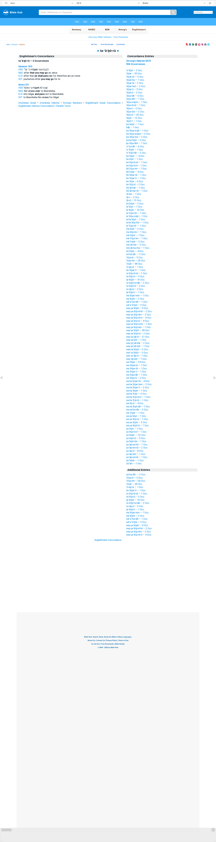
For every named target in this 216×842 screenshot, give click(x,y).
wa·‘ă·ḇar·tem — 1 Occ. (137, 295)
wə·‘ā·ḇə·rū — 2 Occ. (136, 378)
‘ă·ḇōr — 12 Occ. (134, 118)
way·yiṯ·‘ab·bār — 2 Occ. (138, 343)
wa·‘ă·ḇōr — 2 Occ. (135, 298)
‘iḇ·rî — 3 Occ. (133, 197)
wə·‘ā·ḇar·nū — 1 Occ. (136, 365)
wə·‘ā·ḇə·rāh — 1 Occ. (137, 374)
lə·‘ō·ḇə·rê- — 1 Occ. (136, 225)
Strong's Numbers (72, 102)
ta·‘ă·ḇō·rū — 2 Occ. (135, 286)
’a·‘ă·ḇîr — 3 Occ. (134, 70)
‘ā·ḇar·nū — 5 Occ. (135, 76)
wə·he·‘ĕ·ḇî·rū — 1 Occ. (137, 400)
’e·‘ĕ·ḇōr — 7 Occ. (135, 149)
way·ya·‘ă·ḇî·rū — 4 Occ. (137, 321)
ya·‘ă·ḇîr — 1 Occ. (134, 428)
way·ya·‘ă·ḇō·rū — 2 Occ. (138, 333)
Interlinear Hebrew (50, 102)
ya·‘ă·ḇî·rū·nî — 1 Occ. (136, 431)
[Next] (212, 384)
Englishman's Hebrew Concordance (36, 106)
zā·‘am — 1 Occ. (134, 463)
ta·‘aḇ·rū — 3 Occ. (135, 289)
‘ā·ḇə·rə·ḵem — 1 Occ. (137, 102)
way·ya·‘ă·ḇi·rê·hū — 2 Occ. (139, 311)
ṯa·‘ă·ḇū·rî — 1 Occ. (135, 292)
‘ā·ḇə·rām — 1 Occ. (135, 99)
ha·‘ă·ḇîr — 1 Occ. (134, 159)
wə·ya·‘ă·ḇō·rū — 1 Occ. (137, 425)
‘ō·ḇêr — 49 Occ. (134, 263)
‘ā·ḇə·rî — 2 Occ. (134, 108)
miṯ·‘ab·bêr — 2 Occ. (136, 244)
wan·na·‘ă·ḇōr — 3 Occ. (137, 349)
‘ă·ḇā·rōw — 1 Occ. (135, 80)
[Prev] (3, 384)
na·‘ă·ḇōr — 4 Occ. (135, 251)
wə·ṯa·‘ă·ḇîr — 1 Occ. (136, 416)
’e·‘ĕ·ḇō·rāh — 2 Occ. (136, 152)
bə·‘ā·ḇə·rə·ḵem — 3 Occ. (138, 133)
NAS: (20, 72)
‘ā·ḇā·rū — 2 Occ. (134, 92)
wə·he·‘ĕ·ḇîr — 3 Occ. (136, 393)
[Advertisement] (108, 594)
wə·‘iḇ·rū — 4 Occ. (135, 403)
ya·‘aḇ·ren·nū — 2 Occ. (137, 447)
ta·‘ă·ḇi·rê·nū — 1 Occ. (137, 273)
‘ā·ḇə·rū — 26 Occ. (135, 114)
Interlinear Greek (27, 102)
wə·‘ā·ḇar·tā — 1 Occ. (136, 368)
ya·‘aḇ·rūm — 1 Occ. (136, 454)
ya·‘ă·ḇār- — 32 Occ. (136, 435)
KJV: (20, 75)
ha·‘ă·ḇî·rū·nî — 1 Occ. (136, 165)
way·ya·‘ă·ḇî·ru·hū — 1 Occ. (139, 324)
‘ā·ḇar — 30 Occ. (134, 73)
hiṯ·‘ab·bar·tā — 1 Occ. (137, 190)
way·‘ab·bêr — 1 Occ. (136, 359)
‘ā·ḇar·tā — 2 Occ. (135, 83)
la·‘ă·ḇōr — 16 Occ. (135, 210)
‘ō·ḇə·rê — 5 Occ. (134, 257)
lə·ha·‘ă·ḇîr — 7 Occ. (136, 219)
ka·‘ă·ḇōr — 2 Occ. (135, 203)
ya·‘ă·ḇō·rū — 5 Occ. (136, 438)
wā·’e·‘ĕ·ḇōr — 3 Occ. (136, 305)
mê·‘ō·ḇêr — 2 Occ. (135, 241)
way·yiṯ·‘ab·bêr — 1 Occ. (138, 346)
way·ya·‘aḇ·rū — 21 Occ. (138, 336)
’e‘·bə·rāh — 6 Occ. (135, 146)
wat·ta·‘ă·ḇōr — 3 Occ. (137, 352)
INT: (20, 79)
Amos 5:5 (23, 84)
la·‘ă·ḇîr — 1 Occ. (134, 206)
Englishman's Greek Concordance (103, 102)
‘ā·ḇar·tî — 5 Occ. (134, 89)
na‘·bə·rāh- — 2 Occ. (136, 254)
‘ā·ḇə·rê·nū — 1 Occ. (136, 105)
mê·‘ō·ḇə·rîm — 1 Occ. (137, 238)
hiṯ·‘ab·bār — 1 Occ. (135, 187)
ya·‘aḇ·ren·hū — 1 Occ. (137, 444)
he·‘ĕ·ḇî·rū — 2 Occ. (135, 184)
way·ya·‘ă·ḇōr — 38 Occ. (138, 330)
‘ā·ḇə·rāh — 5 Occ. (135, 95)
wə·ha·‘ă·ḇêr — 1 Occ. (137, 390)
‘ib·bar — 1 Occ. (134, 194)
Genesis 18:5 (25, 66)
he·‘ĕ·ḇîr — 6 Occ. (135, 181)
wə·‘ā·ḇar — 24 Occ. (136, 362)
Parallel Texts (63, 106)
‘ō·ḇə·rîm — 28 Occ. (136, 260)
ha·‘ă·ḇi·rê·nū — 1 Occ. (137, 162)
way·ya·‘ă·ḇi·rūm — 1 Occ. (138, 327)
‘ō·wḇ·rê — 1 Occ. (135, 267)
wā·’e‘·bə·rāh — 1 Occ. (137, 301)
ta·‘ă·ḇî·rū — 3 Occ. (135, 276)
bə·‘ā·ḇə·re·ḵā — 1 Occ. (137, 130)
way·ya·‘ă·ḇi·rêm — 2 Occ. (138, 314)
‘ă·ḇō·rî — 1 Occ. (134, 121)
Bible (8, 44)
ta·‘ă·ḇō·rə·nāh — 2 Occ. (138, 282)
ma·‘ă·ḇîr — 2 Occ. (135, 228)
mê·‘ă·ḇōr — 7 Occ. (135, 235)
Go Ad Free (6, 830)
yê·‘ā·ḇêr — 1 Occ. (135, 460)
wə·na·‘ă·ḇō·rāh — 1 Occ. (138, 406)
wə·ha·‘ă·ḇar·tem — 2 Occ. (139, 384)
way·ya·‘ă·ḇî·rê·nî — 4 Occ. (139, 317)
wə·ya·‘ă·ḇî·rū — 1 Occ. (137, 419)
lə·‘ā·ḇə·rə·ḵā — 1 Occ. (137, 216)
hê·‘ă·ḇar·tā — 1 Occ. (136, 175)
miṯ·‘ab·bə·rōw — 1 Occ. (138, 248)
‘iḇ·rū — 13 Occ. (134, 200)
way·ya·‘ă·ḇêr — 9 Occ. (137, 308)
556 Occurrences (135, 64)
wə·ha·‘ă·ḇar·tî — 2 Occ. (137, 387)
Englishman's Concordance (108, 540)
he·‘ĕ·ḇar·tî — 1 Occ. (136, 178)
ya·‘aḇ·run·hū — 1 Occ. (137, 457)
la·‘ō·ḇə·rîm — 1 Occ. (136, 213)
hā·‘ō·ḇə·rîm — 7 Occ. (136, 168)
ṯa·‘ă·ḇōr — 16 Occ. (135, 279)
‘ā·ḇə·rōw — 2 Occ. (135, 111)
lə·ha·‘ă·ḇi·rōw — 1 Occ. (137, 222)
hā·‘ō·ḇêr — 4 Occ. (135, 171)
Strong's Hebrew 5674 (138, 60)
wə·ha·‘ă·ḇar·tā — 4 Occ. (138, 381)
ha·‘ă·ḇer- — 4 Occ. (135, 156)
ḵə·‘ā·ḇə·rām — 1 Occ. (137, 143)
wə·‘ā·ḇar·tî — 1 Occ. (136, 371)
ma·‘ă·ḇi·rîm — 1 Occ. (136, 232)
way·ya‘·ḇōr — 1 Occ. (136, 339)
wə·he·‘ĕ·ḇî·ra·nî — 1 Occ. (138, 397)
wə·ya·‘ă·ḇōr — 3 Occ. (137, 422)
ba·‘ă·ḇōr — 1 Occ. (135, 124)
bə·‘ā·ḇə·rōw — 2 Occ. (137, 137)
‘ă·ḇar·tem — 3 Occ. (136, 86)
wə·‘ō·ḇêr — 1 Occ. (135, 412)
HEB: (20, 69)
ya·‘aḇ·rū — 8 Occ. (135, 450)
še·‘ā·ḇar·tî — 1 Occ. (136, 270)
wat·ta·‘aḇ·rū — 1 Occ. (137, 355)
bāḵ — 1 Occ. (132, 127)
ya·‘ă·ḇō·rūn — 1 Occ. (136, 441)
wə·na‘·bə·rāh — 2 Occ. (137, 409)
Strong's (14, 44)
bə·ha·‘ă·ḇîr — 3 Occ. (136, 140)
